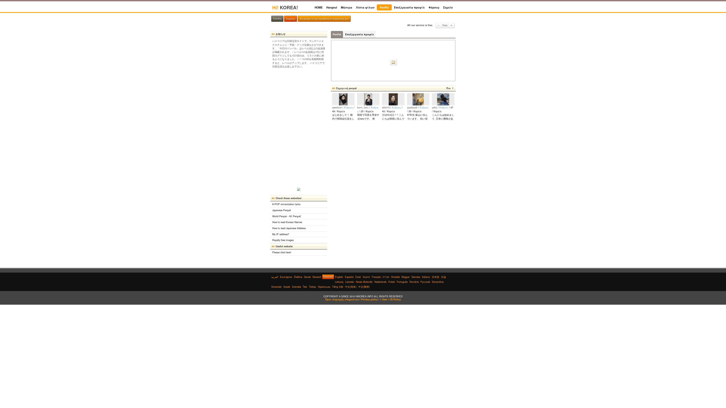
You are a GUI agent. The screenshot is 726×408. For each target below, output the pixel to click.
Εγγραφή (290, 18)
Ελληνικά (328, 276)
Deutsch (317, 277)
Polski (391, 282)
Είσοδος (277, 18)
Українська (324, 286)
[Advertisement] (298, 126)
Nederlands (380, 282)
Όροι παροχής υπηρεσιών (342, 299)
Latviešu (349, 282)
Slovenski (276, 286)
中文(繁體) (364, 286)
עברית (386, 277)
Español (349, 277)
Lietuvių (339, 282)
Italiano (426, 277)
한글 (443, 277)
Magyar (406, 277)
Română (414, 282)
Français (376, 277)
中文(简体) (350, 286)
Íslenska (415, 277)
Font (445, 25)
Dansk (307, 277)
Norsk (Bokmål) (364, 282)
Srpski (286, 286)
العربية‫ (274, 277)
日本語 (435, 277)
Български (286, 277)
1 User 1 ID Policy (390, 299)
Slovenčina (438, 282)
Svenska (296, 286)
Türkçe (312, 286)
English (339, 277)
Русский (425, 282)
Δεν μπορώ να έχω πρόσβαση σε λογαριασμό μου (324, 18)
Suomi (366, 277)
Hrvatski (395, 277)
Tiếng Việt (337, 286)
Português (402, 282)
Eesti (358, 277)
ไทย (305, 286)
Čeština (298, 277)
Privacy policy (369, 299)
